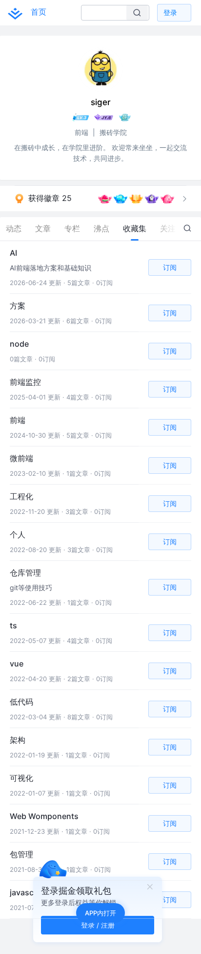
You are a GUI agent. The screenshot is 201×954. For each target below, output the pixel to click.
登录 (170, 12)
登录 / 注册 (98, 925)
